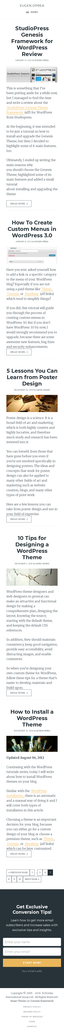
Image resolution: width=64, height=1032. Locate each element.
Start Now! (32, 962)
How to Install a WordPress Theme (32, 718)
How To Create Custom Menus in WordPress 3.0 (32, 229)
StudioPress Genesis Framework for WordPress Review (32, 41)
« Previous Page (18, 873)
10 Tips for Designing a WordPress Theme (32, 548)
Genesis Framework (42, 1000)
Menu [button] (34, 12)
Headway (32, 294)
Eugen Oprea (32, 5)
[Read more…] (20, 204)
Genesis (13, 294)
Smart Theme (18, 1000)
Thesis (46, 289)
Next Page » (32, 880)
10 (21, 879)
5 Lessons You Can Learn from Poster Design (32, 377)
